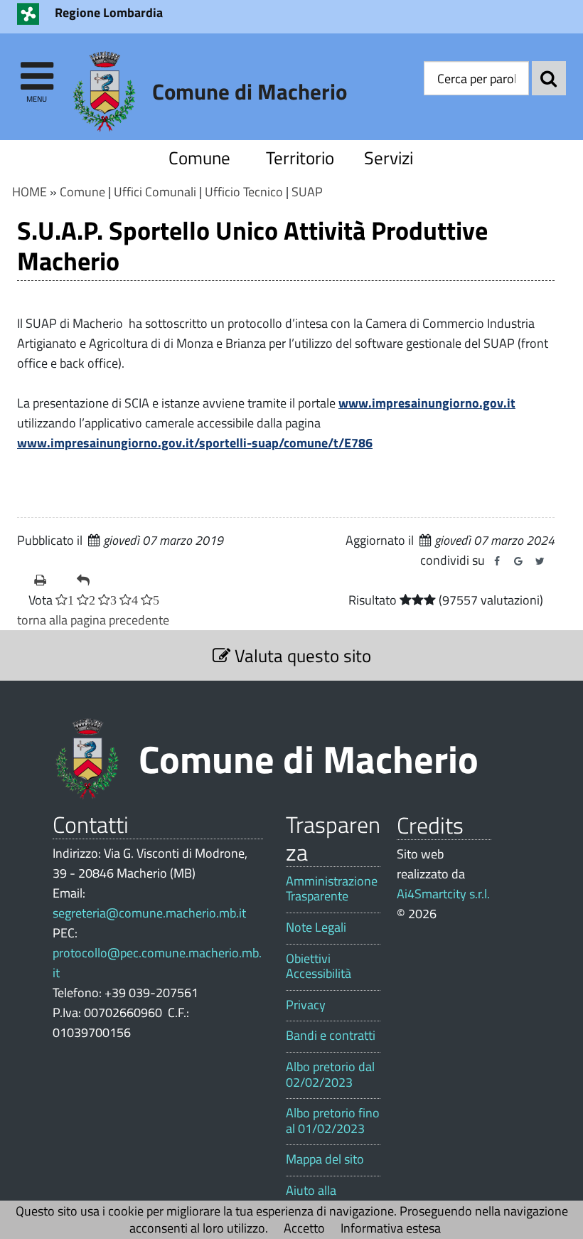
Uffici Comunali (155, 191)
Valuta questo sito (300, 655)
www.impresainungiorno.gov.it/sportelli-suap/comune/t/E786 (195, 442)
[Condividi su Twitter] (539, 561)
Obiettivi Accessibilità (318, 966)
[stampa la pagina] (49, 580)
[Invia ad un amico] (92, 580)
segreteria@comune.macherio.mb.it (149, 912)
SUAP (307, 191)
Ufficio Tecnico (244, 191)
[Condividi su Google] (518, 561)
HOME (29, 191)
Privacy (306, 1005)
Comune (199, 157)
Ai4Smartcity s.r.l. (443, 893)
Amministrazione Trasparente (332, 888)
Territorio (300, 157)
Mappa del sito (325, 1159)
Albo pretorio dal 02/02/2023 (330, 1074)
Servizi (388, 157)
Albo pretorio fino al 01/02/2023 (333, 1120)
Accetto (304, 1228)
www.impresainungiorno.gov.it (426, 403)
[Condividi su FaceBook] (497, 561)
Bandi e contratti (330, 1035)
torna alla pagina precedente (93, 619)
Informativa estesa (391, 1228)
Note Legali (316, 927)
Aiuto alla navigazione (318, 1198)
